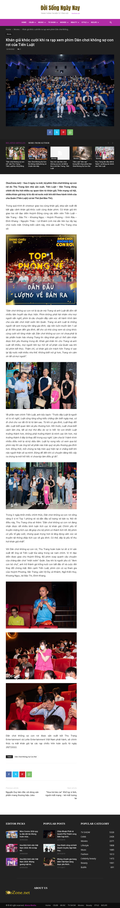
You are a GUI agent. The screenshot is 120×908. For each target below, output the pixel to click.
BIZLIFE (94, 22)
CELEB (31, 22)
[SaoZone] (60, 10)
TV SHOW (52, 22)
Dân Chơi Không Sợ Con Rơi (26, 757)
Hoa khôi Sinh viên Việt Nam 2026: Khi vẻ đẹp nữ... (29, 848)
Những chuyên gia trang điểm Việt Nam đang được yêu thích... (67, 861)
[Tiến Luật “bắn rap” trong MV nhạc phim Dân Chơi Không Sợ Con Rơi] (82, 153)
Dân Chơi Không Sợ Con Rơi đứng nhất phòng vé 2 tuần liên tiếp (37, 164)
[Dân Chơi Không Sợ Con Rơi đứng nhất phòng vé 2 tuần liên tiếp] (37, 153)
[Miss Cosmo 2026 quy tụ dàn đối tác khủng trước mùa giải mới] (12, 834)
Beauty (74, 22)
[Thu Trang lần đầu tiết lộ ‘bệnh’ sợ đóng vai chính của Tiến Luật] (104, 153)
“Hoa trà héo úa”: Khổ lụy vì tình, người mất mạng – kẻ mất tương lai (61, 795)
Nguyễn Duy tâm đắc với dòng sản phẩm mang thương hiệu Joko (22, 794)
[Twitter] (57, 132)
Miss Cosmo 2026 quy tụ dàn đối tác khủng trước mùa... (29, 834)
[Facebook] (50, 132)
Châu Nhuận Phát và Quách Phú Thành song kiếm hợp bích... (66, 834)
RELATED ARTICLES (15, 143)
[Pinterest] (63, 132)
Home (24, 22)
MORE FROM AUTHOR (38, 143)
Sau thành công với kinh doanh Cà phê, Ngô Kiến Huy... (67, 848)
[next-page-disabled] (112, 143)
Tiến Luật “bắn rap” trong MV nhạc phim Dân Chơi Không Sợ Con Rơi (82, 164)
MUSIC (41, 22)
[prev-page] (108, 143)
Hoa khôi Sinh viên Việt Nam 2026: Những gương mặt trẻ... (29, 861)
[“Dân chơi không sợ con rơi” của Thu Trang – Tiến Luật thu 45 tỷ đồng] (15, 153)
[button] (110, 22)
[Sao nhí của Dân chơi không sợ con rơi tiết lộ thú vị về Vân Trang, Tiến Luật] (60, 153)
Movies (63, 22)
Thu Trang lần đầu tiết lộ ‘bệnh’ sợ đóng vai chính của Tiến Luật (104, 164)
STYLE (84, 22)
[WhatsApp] (70, 132)
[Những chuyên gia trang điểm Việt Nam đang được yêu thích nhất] (49, 862)
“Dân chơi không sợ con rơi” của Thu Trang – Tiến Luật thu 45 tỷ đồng (15, 164)
